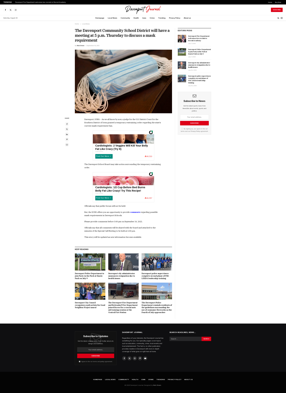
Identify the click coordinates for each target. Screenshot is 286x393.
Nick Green (80, 45)
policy (102, 361)
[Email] (67, 144)
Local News (112, 18)
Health (136, 18)
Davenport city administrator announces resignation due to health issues (121, 275)
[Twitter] (67, 129)
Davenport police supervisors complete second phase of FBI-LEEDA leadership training (155, 275)
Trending (161, 18)
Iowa (144, 18)
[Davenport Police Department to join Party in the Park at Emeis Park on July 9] (90, 262)
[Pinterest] (67, 139)
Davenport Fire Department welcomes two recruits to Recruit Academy (198, 38)
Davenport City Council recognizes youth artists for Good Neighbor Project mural (90, 305)
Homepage (99, 18)
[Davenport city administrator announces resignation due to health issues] (123, 262)
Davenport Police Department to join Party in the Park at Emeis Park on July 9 (43, 2)
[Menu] (282, 18)
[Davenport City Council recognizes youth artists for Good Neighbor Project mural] (90, 291)
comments (135, 212)
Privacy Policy (174, 18)
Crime (152, 18)
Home (270, 2)
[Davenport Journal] (143, 9)
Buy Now (278, 2)
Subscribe (277, 10)
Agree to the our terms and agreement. (97, 361)
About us (187, 18)
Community (125, 18)
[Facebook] (67, 124)
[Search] (278, 18)
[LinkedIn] (67, 134)
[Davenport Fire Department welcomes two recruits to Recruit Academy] (182, 38)
